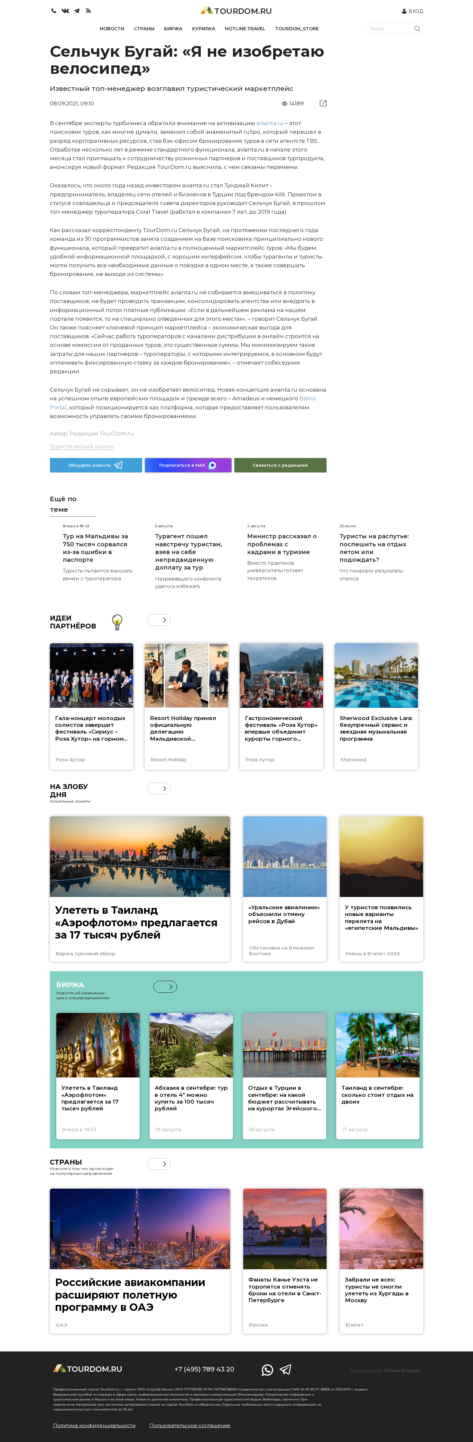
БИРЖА (173, 29)
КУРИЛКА (203, 29)
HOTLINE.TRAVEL (245, 29)
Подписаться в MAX (182, 465)
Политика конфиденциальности (94, 1425)
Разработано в (385, 1370)
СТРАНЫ (144, 29)
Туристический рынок (82, 446)
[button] (153, 620)
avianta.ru (269, 123)
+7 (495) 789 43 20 (204, 1369)
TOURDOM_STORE (297, 29)
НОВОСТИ (112, 29)
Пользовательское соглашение (189, 1425)
